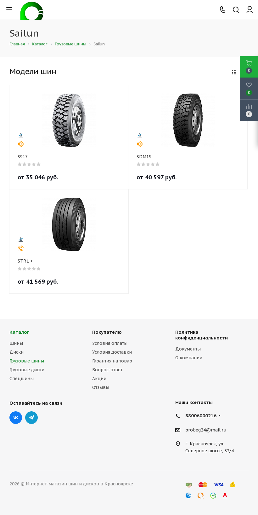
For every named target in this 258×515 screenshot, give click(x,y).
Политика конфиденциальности (201, 335)
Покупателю (107, 332)
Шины (16, 343)
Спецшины (21, 378)
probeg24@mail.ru (206, 430)
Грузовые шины (26, 361)
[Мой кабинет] (249, 10)
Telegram (31, 417)
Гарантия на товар (112, 361)
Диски (16, 352)
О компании (188, 358)
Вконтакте (15, 417)
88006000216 (200, 416)
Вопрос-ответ (107, 370)
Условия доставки (112, 352)
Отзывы (100, 387)
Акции (99, 378)
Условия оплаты (109, 343)
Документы (188, 349)
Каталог (19, 332)
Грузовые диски (26, 370)
